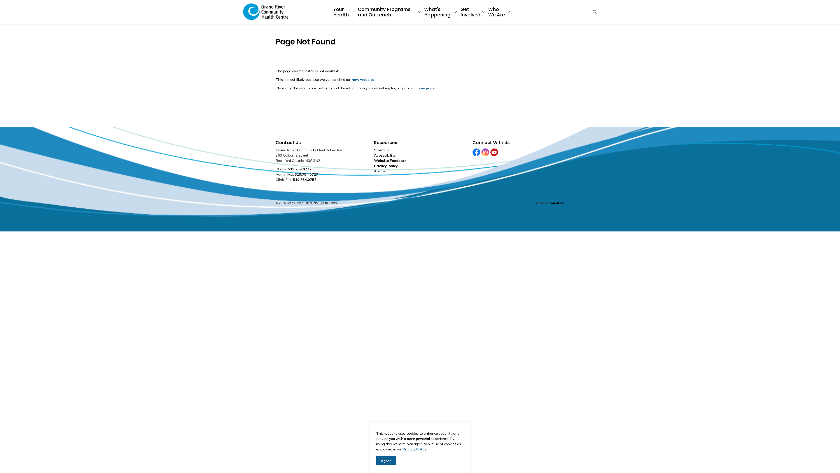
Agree (386, 461)
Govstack (557, 203)
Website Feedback (390, 160)
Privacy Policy (414, 449)
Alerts (379, 171)
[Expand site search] (594, 12)
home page (425, 88)
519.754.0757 (305, 179)
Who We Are (496, 12)
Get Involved (470, 12)
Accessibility (385, 155)
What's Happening (437, 12)
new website (363, 79)
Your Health (341, 12)
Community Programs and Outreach (384, 12)
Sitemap (381, 150)
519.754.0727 (306, 174)
